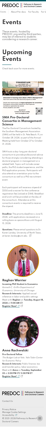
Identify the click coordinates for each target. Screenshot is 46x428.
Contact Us (7, 401)
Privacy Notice (9, 410)
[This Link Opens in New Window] (31, 236)
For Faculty (33, 12)
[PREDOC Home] (22, 5)
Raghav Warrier (14, 280)
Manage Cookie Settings (14, 412)
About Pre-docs (18, 12)
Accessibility (8, 415)
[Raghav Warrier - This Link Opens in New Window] (23, 260)
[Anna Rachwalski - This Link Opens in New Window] (23, 331)
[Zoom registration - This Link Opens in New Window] (23, 376)
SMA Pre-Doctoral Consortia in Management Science (22, 121)
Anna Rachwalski (15, 350)
